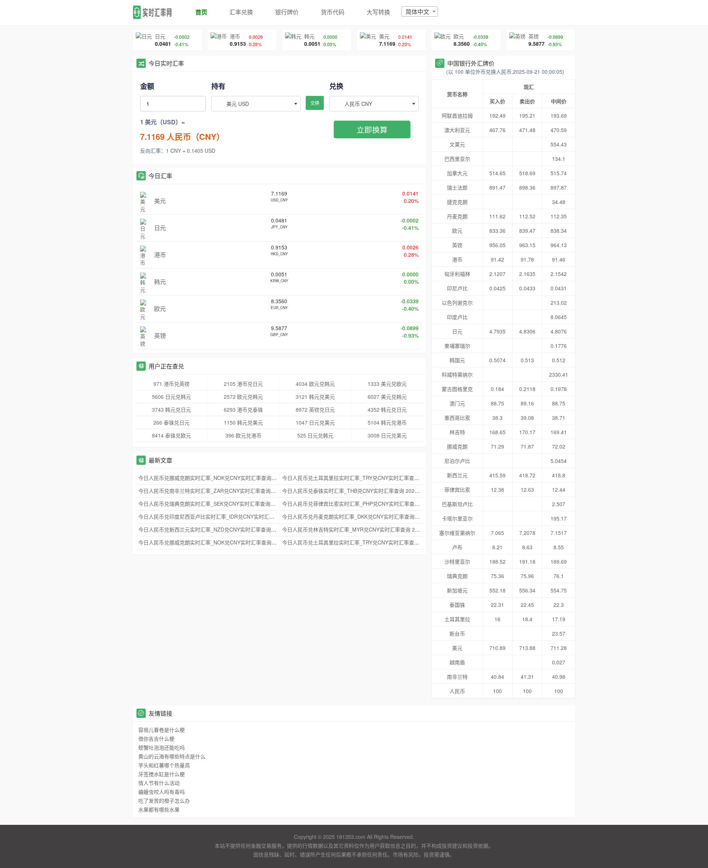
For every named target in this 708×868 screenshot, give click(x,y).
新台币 (457, 633)
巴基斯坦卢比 (457, 504)
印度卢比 (457, 317)
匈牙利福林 (457, 273)
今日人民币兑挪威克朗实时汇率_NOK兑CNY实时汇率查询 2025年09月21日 (225, 477)
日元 (457, 331)
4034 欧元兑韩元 (315, 383)
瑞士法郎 (457, 187)
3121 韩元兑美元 (315, 396)
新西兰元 (457, 475)
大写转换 (378, 12)
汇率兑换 (241, 12)
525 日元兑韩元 (315, 435)
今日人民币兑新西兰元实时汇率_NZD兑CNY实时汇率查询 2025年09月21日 (225, 529)
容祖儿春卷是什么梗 (161, 729)
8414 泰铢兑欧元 (171, 435)
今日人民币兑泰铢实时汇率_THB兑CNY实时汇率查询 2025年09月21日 (363, 490)
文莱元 (457, 144)
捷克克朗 (457, 201)
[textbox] (256, 103)
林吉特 (457, 432)
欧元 (457, 230)
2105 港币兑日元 (243, 383)
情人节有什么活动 (159, 782)
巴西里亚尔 (457, 158)
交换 (314, 103)
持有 (218, 86)
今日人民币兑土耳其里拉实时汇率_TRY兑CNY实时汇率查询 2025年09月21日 (371, 477)
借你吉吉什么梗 (156, 738)
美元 (457, 647)
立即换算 (372, 129)
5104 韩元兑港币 (387, 422)
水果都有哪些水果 (159, 809)
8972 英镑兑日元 (315, 409)
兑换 (336, 86)
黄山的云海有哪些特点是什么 (171, 756)
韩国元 (457, 360)
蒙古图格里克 (457, 388)
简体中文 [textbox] (417, 11)
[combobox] (419, 11)
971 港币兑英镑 (171, 383)
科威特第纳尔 (457, 374)
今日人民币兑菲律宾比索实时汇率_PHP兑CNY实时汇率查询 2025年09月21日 (371, 503)
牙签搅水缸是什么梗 (161, 774)
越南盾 (457, 662)
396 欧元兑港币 (243, 435)
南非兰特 (457, 676)
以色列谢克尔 (457, 302)
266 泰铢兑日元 (171, 422)
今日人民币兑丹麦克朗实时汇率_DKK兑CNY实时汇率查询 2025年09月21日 (368, 516)
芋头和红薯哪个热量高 (164, 765)
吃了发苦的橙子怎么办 (164, 800)
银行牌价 (287, 12)
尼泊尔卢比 (457, 460)
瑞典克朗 (457, 576)
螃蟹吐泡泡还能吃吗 (161, 747)
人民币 (457, 691)
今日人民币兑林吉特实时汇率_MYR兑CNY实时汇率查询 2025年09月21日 (366, 529)
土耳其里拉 (457, 619)
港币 (457, 259)
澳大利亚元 (457, 130)
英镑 (457, 245)
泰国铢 (457, 604)
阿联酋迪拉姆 (457, 115)
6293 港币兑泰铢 (243, 409)
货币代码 (332, 12)
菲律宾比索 (457, 489)
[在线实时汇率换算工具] (155, 12)
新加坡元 (457, 590)
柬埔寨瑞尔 (457, 345)
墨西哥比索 (457, 417)
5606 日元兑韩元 (171, 396)
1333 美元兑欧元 (387, 383)
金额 (147, 86)
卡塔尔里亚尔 (457, 518)
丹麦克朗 (457, 216)
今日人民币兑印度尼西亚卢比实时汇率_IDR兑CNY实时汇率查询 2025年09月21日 (231, 516)
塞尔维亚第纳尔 (457, 532)
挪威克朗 (457, 446)
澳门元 (457, 403)
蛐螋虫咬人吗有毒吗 (161, 791)
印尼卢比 (457, 288)
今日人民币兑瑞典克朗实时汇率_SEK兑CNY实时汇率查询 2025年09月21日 (224, 503)
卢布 (457, 547)
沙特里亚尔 (457, 561)
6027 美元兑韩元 (387, 396)
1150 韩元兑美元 (243, 422)
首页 (201, 12)
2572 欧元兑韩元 (243, 396)
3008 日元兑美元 (387, 435)
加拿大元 (457, 173)
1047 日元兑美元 (315, 422)
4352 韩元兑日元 (387, 409)
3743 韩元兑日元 (171, 409)
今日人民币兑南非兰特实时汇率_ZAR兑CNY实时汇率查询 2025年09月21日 (224, 490)
